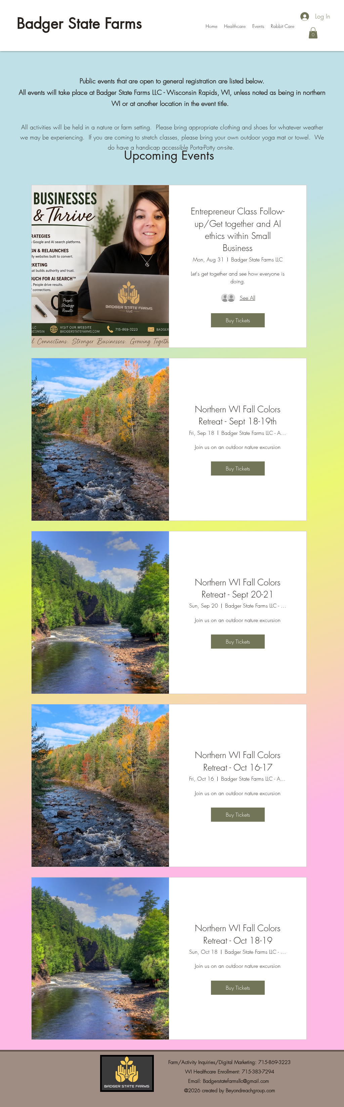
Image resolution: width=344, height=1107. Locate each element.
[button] (313, 32)
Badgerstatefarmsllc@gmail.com (236, 1081)
